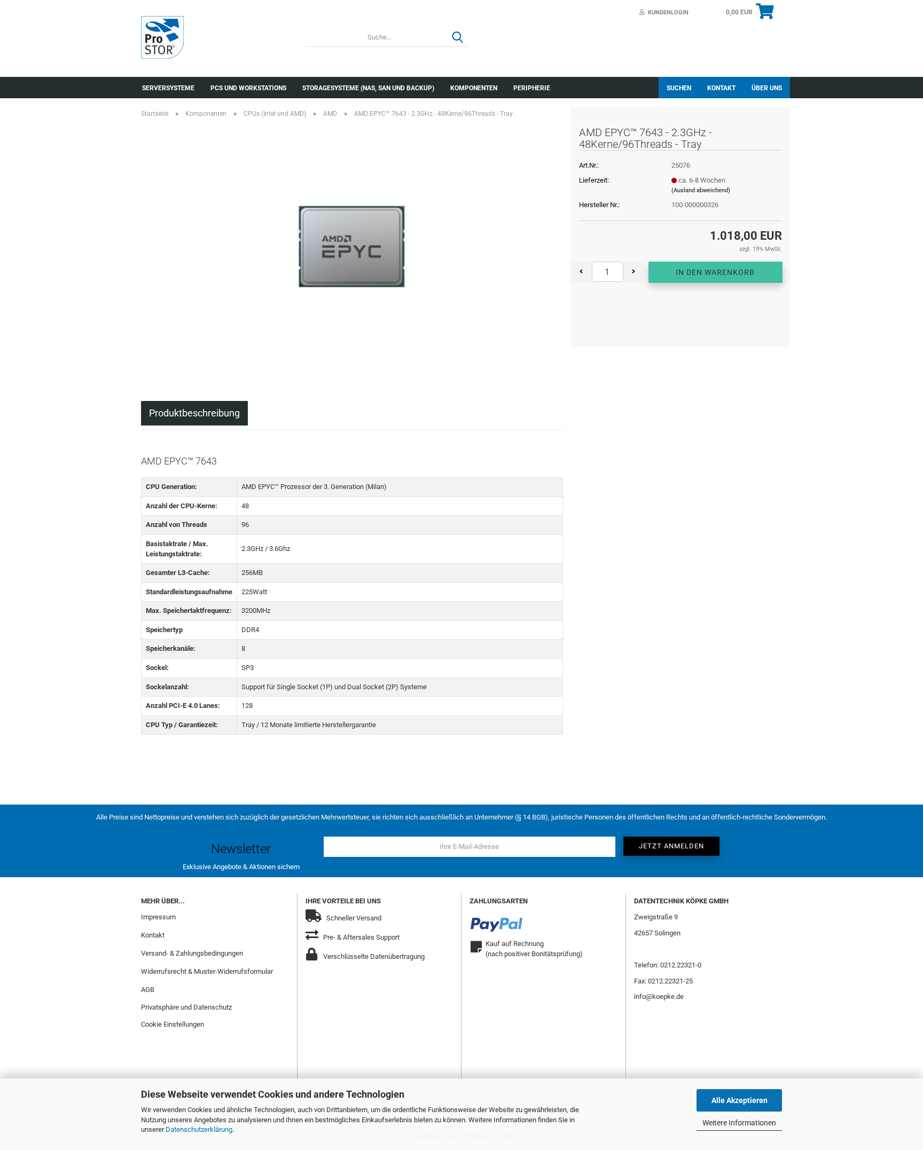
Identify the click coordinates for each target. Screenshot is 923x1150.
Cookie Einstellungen (172, 1024)
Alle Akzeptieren (739, 1100)
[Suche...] (458, 38)
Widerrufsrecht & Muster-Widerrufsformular (207, 971)
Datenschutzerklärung (199, 1129)
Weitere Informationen (739, 1123)
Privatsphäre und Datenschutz (186, 1007)
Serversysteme (168, 88)
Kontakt (721, 88)
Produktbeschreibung (194, 413)
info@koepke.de (659, 997)
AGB (147, 990)
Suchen (679, 88)
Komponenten (473, 88)
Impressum (158, 917)
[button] (581, 272)
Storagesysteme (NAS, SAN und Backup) (368, 88)
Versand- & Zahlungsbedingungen (192, 953)
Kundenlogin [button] (667, 12)
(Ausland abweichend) (700, 190)
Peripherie (531, 88)
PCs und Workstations (248, 88)
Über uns (767, 88)
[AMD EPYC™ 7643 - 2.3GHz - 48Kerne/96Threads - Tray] (352, 246)
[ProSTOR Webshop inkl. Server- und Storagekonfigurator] (215, 37)
